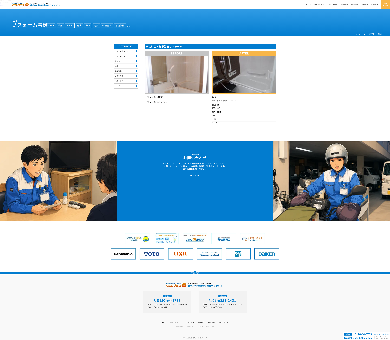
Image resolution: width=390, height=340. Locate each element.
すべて (117, 86)
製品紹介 (354, 4)
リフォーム (333, 4)
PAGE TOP (195, 273)
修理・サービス (320, 4)
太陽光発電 (119, 76)
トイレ (117, 61)
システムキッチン (122, 51)
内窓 (116, 66)
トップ (308, 4)
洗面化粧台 (119, 81)
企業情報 (364, 4)
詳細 (380, 34)
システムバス (120, 56)
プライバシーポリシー (205, 326)
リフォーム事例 (368, 34)
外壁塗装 (118, 71)
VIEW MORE (195, 175)
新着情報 (344, 4)
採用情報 (374, 4)
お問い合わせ (224, 322)
